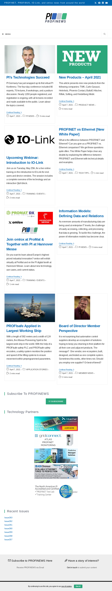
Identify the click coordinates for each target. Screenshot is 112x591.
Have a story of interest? (83, 560)
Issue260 (8, 528)
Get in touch (72, 567)
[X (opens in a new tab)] (95, 2)
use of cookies (66, 586)
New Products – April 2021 (80, 77)
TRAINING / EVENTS (35, 194)
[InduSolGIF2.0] (56, 455)
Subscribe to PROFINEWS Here (31, 560)
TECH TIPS (84, 173)
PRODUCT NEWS (86, 105)
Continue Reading (14, 112)
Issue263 (8, 517)
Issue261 (8, 525)
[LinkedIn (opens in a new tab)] (103, 2)
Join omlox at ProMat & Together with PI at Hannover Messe (29, 244)
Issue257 (8, 539)
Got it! (78, 586)
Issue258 (8, 536)
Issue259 (8, 532)
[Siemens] (56, 491)
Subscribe (57, 401)
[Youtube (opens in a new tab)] (106, 2)
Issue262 (8, 521)
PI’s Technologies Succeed (28, 77)
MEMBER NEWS (86, 373)
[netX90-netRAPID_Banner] (56, 423)
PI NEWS (30, 116)
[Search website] (105, 34)
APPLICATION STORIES (37, 369)
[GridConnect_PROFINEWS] (56, 439)
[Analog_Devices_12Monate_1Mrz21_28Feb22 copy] (56, 471)
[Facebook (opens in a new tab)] (99, 2)
